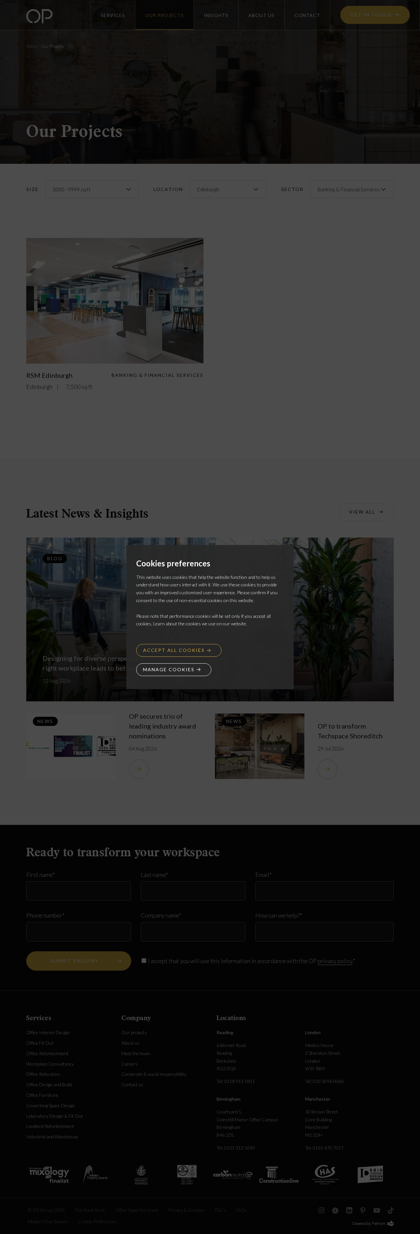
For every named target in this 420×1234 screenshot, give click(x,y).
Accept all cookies (174, 650)
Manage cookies (169, 669)
